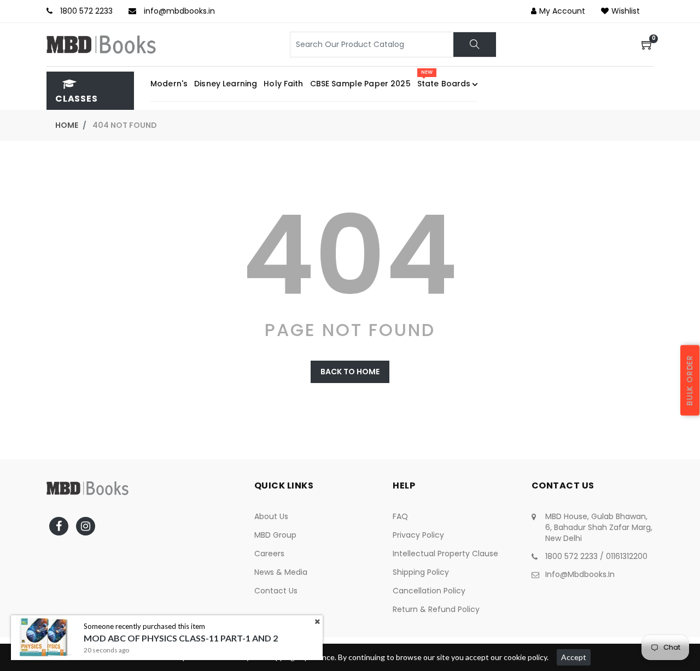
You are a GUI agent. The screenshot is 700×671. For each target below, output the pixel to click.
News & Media (280, 572)
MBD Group (275, 534)
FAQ (400, 516)
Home (66, 125)
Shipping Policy (421, 572)
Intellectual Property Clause (445, 553)
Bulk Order (689, 380)
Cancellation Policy (429, 590)
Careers (269, 553)
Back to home (350, 371)
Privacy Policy (418, 534)
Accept (573, 657)
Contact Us (276, 590)
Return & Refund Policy (436, 609)
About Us (271, 516)
